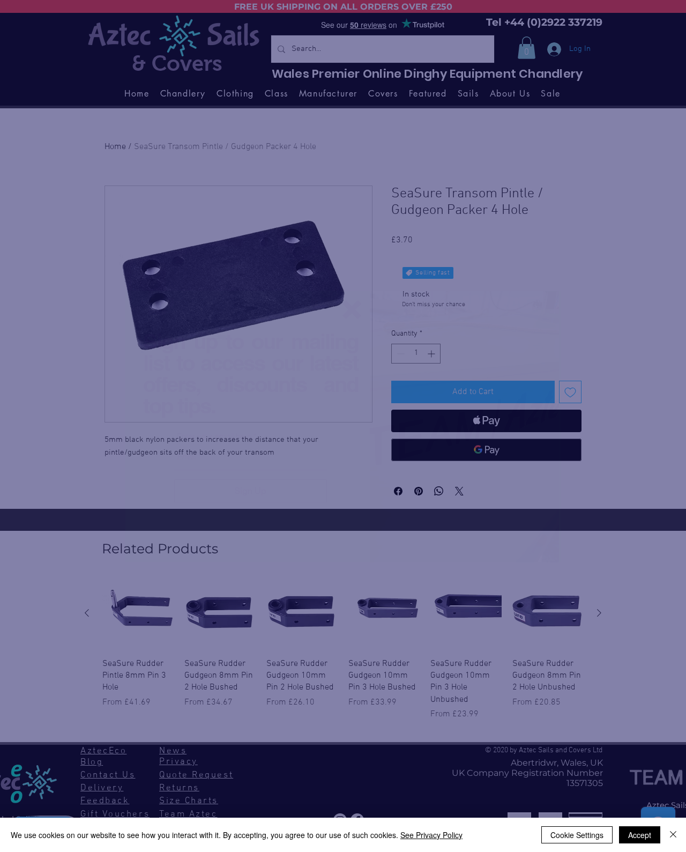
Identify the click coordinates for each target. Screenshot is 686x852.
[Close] (673, 834)
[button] (351, 309)
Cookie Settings (576, 834)
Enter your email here (214, 436)
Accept (639, 834)
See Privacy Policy (431, 834)
